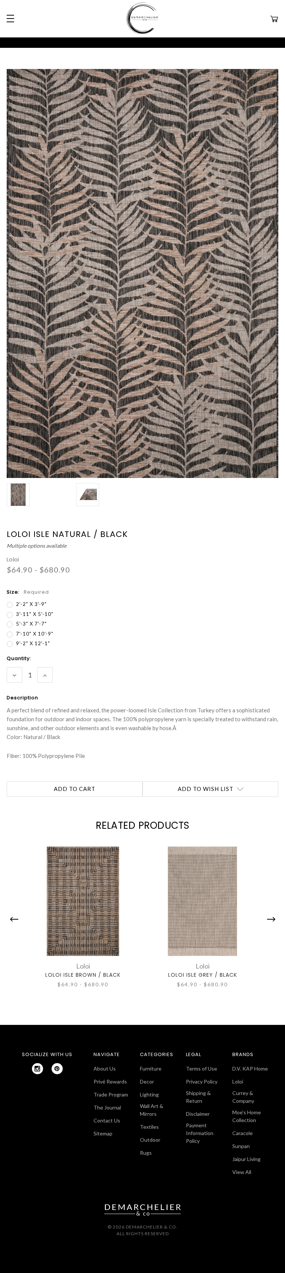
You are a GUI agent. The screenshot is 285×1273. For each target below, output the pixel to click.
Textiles (149, 1127)
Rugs (146, 1153)
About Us (105, 1068)
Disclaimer (198, 1114)
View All (241, 1172)
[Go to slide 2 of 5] (269, 919)
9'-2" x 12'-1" (33, 643)
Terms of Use (201, 1068)
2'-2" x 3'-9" (31, 604)
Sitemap (103, 1133)
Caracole (242, 1133)
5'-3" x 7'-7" (31, 624)
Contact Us (107, 1120)
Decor (147, 1081)
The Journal (107, 1107)
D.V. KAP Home (250, 1068)
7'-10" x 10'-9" (34, 634)
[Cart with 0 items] (274, 18)
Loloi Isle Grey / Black (202, 975)
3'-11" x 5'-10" (34, 614)
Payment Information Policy (199, 1133)
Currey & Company (243, 1097)
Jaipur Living (246, 1159)
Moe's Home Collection (246, 1116)
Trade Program (111, 1094)
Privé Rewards (110, 1081)
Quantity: (19, 658)
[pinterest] (57, 1068)
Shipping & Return (198, 1097)
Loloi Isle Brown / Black (83, 975)
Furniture (150, 1068)
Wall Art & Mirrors (151, 1110)
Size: (28, 592)
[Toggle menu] (9, 18)
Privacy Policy (201, 1081)
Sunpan (241, 1146)
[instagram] (37, 1068)
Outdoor (150, 1140)
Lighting (149, 1094)
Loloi (237, 1081)
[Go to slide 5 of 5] (16, 919)
